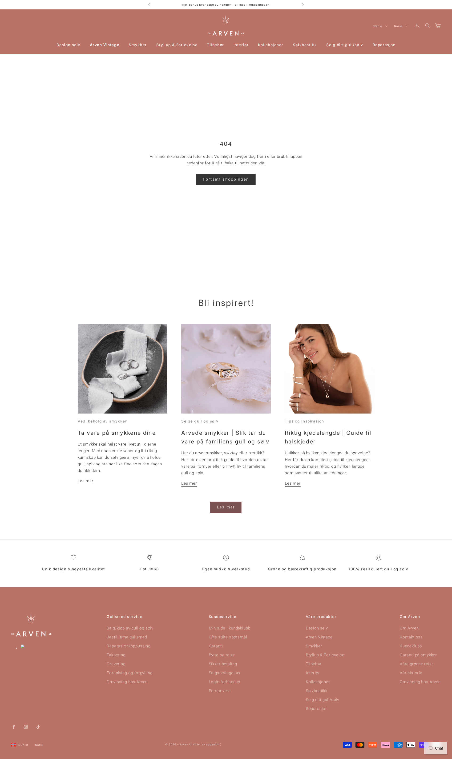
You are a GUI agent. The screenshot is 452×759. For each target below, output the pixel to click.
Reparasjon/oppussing (128, 646)
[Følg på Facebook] (13, 726)
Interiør (241, 45)
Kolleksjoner (270, 45)
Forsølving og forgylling (129, 672)
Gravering (116, 664)
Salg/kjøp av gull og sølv (130, 628)
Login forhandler (225, 681)
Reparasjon (384, 45)
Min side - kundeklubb (229, 628)
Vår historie (411, 672)
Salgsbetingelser (225, 672)
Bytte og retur (222, 655)
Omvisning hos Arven (127, 681)
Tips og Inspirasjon (304, 421)
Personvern (220, 690)
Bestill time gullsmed (127, 637)
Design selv (68, 45)
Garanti (216, 646)
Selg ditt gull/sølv (344, 45)
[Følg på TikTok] (38, 726)
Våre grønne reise (417, 664)
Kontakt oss (411, 637)
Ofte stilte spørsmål (228, 637)
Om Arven (409, 628)
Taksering (116, 655)
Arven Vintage (104, 45)
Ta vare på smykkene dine (117, 432)
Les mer (85, 481)
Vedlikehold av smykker (102, 421)
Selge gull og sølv (199, 421)
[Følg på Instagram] (26, 726)
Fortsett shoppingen (226, 179)
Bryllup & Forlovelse (177, 45)
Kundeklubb (411, 646)
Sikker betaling (223, 664)
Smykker (138, 45)
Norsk (398, 26)
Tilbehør (215, 45)
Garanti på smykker (418, 655)
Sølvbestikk (305, 45)
